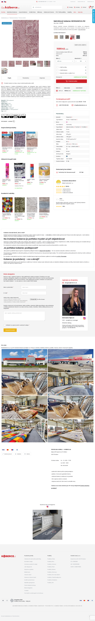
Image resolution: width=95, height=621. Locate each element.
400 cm (61, 90)
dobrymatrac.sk (81, 1)
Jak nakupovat (28, 567)
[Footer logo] (8, 556)
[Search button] (33, 7)
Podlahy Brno (51, 561)
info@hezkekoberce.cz (80, 105)
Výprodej (80, 12)
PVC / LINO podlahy (61, 12)
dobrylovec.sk (90, 1)
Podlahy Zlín (51, 582)
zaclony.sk (72, 1)
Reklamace (27, 572)
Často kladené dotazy (30, 585)
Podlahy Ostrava (52, 564)
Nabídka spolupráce (29, 582)
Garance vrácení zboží (30, 577)
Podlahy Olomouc (52, 572)
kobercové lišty (69, 262)
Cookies (26, 590)
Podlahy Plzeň (51, 567)
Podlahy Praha (51, 559)
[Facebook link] (3, 600)
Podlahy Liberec (52, 569)
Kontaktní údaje (28, 561)
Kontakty (78, 7)
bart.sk (17, 616)
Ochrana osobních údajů (30, 564)
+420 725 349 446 (64, 105)
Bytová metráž (22, 17)
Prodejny (71, 7)
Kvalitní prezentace (29, 580)
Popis (9, 78)
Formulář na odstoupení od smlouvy (33, 593)
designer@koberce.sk (71, 283)
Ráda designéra (28, 588)
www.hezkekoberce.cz (7, 616)
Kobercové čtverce (49, 12)
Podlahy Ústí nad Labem (54, 574)
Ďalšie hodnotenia (66, 183)
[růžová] (67, 122)
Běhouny (39, 12)
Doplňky (70, 12)
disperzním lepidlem (45, 251)
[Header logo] (10, 7)
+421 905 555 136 (42, 1)
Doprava (42, 78)
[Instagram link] (7, 600)
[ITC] (67, 156)
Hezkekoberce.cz (5, 17)
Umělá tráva (32, 12)
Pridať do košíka (72, 81)
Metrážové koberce (12, 12)
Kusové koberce (23, 12)
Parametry (26, 78)
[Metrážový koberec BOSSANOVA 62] (26, 39)
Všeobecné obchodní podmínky (32, 559)
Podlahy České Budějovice (54, 577)
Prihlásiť (84, 7)
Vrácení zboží (27, 574)
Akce (75, 12)
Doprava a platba (28, 569)
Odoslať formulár (10, 330)
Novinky (3, 12)
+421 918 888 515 (71, 327)
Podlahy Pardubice (52, 580)
